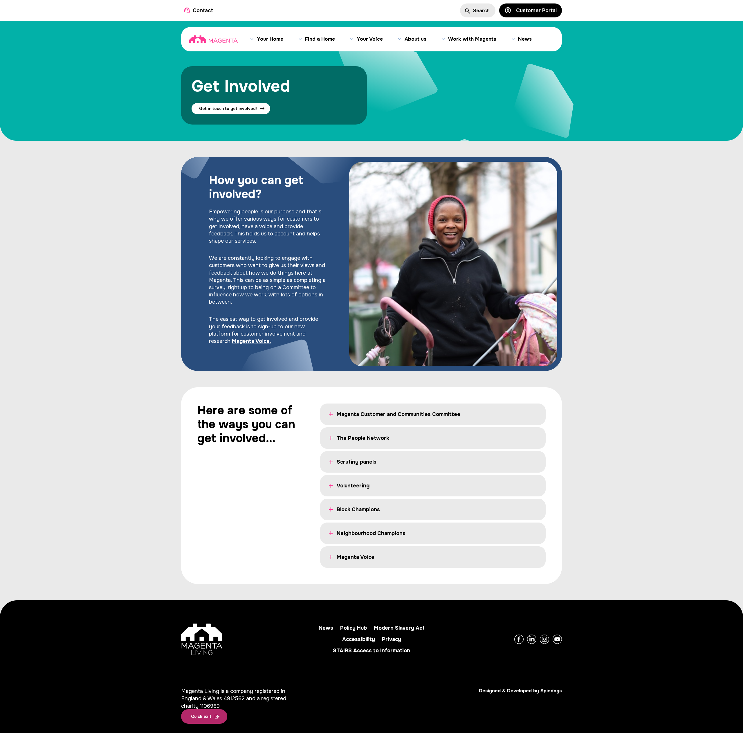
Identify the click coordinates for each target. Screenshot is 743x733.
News (525, 39)
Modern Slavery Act (399, 628)
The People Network (363, 438)
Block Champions (358, 509)
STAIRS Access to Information (371, 650)
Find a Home (320, 39)
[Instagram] (544, 639)
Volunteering (353, 485)
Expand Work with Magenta (443, 39)
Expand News (513, 39)
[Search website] (467, 10)
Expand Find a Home (300, 39)
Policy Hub (353, 628)
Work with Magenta (472, 39)
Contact (203, 11)
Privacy (391, 639)
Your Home (270, 39)
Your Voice (370, 39)
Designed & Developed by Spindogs (520, 691)
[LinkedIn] (531, 639)
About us (415, 39)
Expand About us (399, 39)
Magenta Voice (355, 557)
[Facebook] (519, 639)
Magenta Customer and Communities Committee (398, 414)
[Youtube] (557, 639)
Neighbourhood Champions (371, 533)
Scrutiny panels (356, 462)
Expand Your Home (251, 39)
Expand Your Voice (351, 39)
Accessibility (358, 639)
